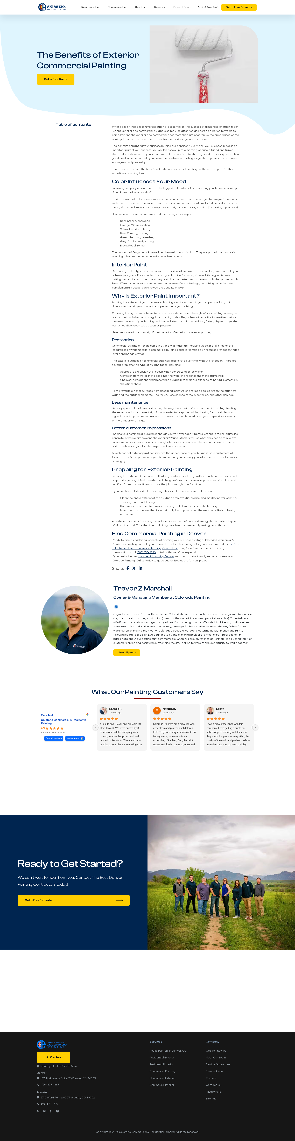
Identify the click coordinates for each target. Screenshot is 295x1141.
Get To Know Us (216, 1051)
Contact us (170, 548)
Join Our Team (53, 1057)
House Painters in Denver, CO (168, 1051)
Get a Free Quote (55, 79)
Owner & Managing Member (141, 597)
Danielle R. (115, 708)
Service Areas (214, 1071)
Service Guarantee (218, 1064)
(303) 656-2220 (146, 552)
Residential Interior (161, 1064)
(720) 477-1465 (50, 1084)
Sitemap (211, 1098)
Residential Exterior (162, 1057)
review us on (73, 738)
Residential (88, 7)
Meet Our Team (216, 1057)
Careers (211, 1078)
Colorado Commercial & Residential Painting (64, 722)
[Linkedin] (116, 607)
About (138, 7)
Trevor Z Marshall (142, 588)
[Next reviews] (255, 727)
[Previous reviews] (96, 727)
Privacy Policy (214, 1092)
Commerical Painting (162, 1071)
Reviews (159, 7)
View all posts (127, 652)
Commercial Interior (162, 1085)
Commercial (115, 7)
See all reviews (54, 738)
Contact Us (213, 1085)
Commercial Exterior (162, 1078)
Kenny (220, 708)
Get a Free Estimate (239, 7)
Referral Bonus (182, 7)
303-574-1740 (210, 7)
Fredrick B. (169, 708)
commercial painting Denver (156, 556)
